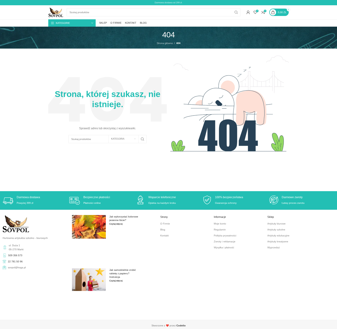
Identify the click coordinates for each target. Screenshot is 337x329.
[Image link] (16, 223)
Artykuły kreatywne (277, 241)
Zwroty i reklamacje (224, 241)
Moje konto (220, 223)
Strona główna (165, 43)
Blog (162, 229)
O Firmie (165, 223)
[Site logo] (55, 12)
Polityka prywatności (225, 235)
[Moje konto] (248, 12)
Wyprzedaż (273, 247)
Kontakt (164, 235)
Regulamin (220, 229)
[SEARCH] (236, 12)
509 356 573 (15, 255)
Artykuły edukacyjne (278, 235)
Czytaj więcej (116, 224)
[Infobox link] (168, 325)
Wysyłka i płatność (224, 247)
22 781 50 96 (15, 261)
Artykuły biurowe (276, 223)
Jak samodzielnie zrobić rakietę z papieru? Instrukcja (122, 273)
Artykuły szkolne (276, 229)
